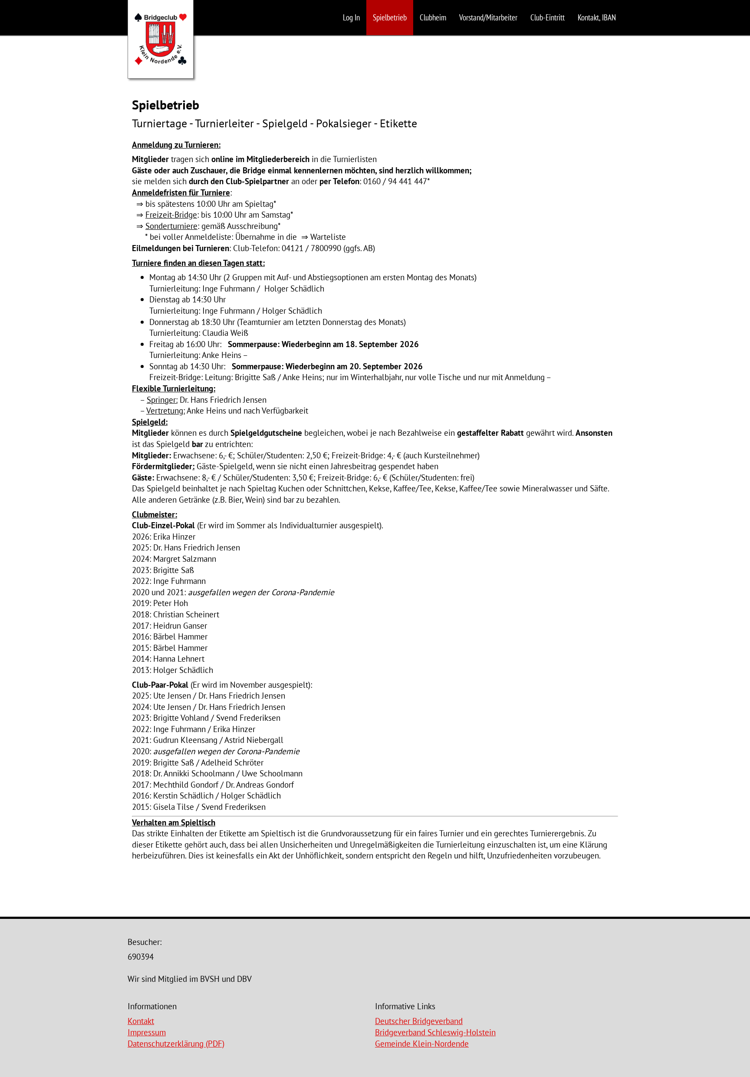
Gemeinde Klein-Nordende (422, 1043)
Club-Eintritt (547, 17)
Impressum (147, 1032)
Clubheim (433, 17)
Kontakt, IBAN (597, 17)
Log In (351, 17)
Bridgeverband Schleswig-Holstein (435, 1032)
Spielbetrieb (390, 17)
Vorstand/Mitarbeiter (488, 17)
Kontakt (141, 1020)
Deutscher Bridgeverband (419, 1020)
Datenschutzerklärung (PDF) (176, 1043)
